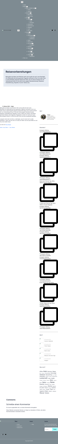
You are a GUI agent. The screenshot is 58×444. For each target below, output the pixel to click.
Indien (55, 374)
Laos (4, 127)
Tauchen (43, 389)
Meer (51, 380)
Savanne (47, 384)
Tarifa (41, 389)
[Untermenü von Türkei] (31, 51)
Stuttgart (49, 387)
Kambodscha (54, 376)
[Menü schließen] (22, 2)
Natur (44, 382)
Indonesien (42, 376)
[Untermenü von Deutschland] (34, 35)
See (50, 384)
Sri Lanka (42, 387)
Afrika (41, 371)
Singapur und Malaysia (43, 386)
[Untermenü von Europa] (29, 32)
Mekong (55, 380)
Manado (48, 380)
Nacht (41, 382)
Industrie (47, 376)
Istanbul (50, 376)
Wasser (42, 393)
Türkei (54, 389)
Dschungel (53, 373)
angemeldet (14, 407)
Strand (46, 387)
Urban (46, 391)
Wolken (47, 393)
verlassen (54, 391)
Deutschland (47, 373)
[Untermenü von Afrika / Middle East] (35, 8)
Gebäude (42, 374)
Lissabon (41, 380)
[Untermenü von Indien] (31, 19)
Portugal (48, 382)
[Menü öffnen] (18, 30)
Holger (12, 106)
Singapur (53, 384)
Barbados (50, 371)
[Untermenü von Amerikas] (30, 13)
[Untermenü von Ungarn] (32, 54)
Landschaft (43, 378)
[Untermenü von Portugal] (32, 43)
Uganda (42, 391)
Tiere (51, 389)
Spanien (54, 386)
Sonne (50, 386)
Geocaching (49, 374)
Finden (54, 429)
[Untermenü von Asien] (29, 17)
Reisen (13, 127)
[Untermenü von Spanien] (32, 48)
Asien (1, 127)
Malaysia (44, 380)
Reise (6, 127)
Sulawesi (54, 387)
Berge (54, 371)
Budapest (43, 373)
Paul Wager (8, 124)
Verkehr (50, 391)
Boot (40, 373)
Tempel (47, 389)
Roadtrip (42, 384)
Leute (52, 378)
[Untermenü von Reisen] (27, 6)
